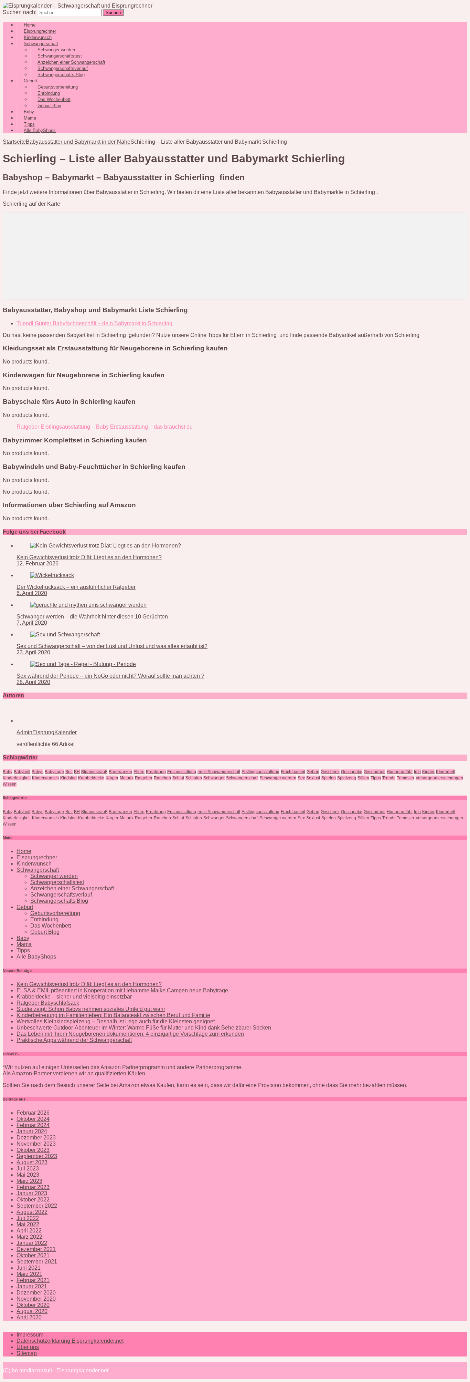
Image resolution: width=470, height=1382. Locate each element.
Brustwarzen (120, 771)
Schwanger (214, 778)
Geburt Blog (49, 105)
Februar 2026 (33, 1113)
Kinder (428, 771)
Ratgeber (143, 778)
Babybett (22, 771)
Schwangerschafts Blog (61, 74)
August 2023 (32, 1162)
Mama (24, 944)
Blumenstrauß (94, 771)
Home (24, 851)
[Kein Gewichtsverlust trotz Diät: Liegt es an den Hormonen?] (105, 546)
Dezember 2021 (36, 1249)
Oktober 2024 (33, 1119)
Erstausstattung (181, 771)
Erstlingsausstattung (260, 771)
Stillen (363, 778)
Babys (37, 771)
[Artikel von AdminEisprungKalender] (38, 721)
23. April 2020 (33, 652)
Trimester (405, 778)
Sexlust (313, 778)
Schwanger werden (278, 778)
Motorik (126, 778)
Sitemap (27, 1353)
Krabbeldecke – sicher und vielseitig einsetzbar (74, 997)
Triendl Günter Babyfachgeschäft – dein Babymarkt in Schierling (94, 323)
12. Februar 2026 (37, 563)
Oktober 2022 (33, 1199)
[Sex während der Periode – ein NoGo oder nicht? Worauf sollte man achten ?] (83, 664)
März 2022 (29, 1237)
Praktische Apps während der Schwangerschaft (74, 1040)
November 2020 (36, 1299)
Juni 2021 (29, 1268)
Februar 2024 (33, 1125)
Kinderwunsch (45, 778)
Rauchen (162, 778)
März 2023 (29, 1181)
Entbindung (44, 919)
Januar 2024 (32, 1131)
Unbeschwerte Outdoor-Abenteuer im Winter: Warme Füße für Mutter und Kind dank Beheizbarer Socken (144, 1028)
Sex (301, 778)
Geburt (313, 771)
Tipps (376, 778)
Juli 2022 (28, 1218)
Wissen (10, 784)
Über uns (28, 1347)
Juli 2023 (28, 1168)
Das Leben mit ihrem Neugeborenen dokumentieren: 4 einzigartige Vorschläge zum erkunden (130, 1034)
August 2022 (32, 1212)
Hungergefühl (400, 771)
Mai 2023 (28, 1175)
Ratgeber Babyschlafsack (48, 1003)
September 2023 (37, 1156)
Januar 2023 (32, 1193)
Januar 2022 (32, 1243)
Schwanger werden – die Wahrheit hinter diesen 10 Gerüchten (92, 617)
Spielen (328, 778)
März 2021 (29, 1274)
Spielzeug (346, 778)
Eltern (139, 771)
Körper (112, 778)
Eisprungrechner (37, 857)
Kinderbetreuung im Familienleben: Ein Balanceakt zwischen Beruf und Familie (113, 1015)
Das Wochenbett (50, 926)
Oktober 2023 (33, 1150)
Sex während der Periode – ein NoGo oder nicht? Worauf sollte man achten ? (110, 676)
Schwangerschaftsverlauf (61, 895)
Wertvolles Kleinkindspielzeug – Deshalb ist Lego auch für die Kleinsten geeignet (116, 1021)
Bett (69, 771)
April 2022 (29, 1230)
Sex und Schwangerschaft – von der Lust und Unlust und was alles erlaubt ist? (112, 646)
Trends (388, 778)
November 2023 (36, 1144)
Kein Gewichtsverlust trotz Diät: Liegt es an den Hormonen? (89, 557)
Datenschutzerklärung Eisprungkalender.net (70, 1341)
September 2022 (37, 1206)
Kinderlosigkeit (17, 778)
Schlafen (193, 778)
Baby (7, 771)
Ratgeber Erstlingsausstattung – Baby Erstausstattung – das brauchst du (105, 427)
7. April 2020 (32, 623)
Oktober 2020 (33, 1305)
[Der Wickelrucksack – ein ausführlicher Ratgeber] (52, 575)
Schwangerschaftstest (57, 882)
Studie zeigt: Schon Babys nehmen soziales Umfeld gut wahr (91, 1009)
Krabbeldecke (91, 778)
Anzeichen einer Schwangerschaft (72, 888)
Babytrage (54, 771)
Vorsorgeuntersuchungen (439, 778)
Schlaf (178, 778)
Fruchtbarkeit (293, 771)
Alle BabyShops (40, 130)
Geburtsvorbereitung (55, 913)
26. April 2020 (33, 682)
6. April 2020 (32, 593)
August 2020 (32, 1311)
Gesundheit (374, 771)
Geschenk (330, 771)
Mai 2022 (28, 1224)
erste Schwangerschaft (218, 771)
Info (417, 771)
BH (77, 771)
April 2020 (29, 1317)
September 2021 (37, 1262)
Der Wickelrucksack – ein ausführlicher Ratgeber (76, 587)
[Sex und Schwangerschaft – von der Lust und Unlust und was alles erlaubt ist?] (65, 634)
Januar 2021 (32, 1286)
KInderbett (445, 771)
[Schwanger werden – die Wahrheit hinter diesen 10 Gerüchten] (88, 605)
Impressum (30, 1335)
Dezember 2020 (36, 1293)
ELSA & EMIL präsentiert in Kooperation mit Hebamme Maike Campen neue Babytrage (122, 990)
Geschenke (351, 771)
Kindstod (68, 778)
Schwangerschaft (242, 778)
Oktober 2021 (33, 1255)
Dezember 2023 (36, 1137)
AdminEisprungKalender (47, 732)
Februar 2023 (33, 1187)
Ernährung (156, 771)
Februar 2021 (33, 1280)
